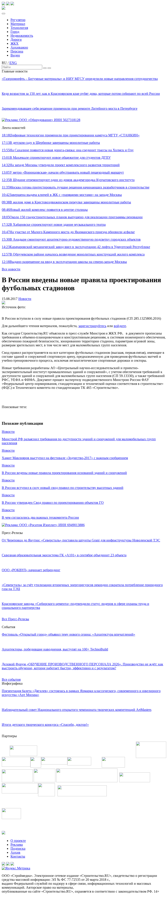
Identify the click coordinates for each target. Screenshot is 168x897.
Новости (24, 299)
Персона (16, 51)
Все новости (11, 269)
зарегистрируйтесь (92, 326)
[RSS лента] (12, 4)
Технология (19, 28)
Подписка (17, 848)
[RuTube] (8, 4)
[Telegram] (3, 4)
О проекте (18, 840)
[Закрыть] (49, 68)
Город (14, 31)
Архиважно (19, 47)
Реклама (16, 844)
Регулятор (17, 20)
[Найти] (45, 68)
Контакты (17, 856)
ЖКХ (14, 43)
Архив (15, 852)
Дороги (16, 39)
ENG (13, 63)
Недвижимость (21, 35)
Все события (11, 679)
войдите (120, 326)
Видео (15, 55)
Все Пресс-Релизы (15, 619)
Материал (17, 24)
